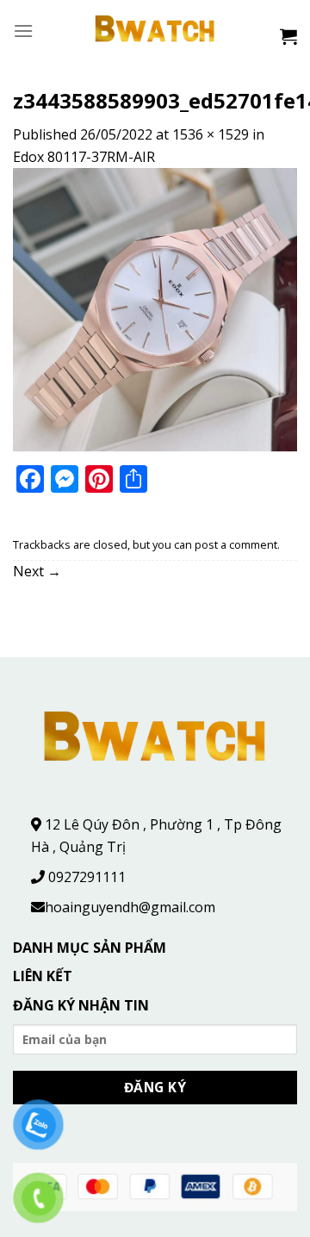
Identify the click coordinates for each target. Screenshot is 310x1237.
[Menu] (23, 30)
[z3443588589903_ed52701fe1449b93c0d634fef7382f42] (155, 308)
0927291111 (87, 876)
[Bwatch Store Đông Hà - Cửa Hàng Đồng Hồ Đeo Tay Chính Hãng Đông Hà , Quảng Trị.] (155, 30)
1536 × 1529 (210, 134)
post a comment (236, 544)
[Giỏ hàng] (288, 36)
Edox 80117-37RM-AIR (84, 156)
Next (37, 571)
